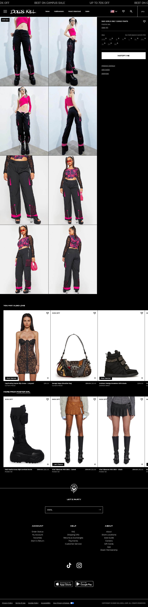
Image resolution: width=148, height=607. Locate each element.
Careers (109, 541)
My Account (37, 535)
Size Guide (109, 538)
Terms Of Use (20, 603)
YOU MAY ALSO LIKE (14, 305)
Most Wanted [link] (74, 11)
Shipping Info (73, 535)
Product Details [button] (108, 66)
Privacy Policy (7, 603)
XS (110, 39)
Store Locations (109, 535)
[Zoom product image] (24, 51)
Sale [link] (87, 11)
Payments (73, 541)
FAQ (73, 532)
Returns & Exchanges (73, 538)
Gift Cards (108, 544)
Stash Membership (109, 550)
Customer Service (73, 544)
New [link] (48, 11)
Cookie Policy (33, 603)
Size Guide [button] (106, 69)
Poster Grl (106, 24)
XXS (103, 39)
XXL (142, 39)
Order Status (37, 532)
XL (136, 39)
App (109, 547)
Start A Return (37, 541)
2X (109, 44)
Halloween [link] (59, 11)
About (109, 532)
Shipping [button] (105, 73)
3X (115, 44)
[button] (49, 2)
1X (103, 44)
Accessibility (45, 603)
